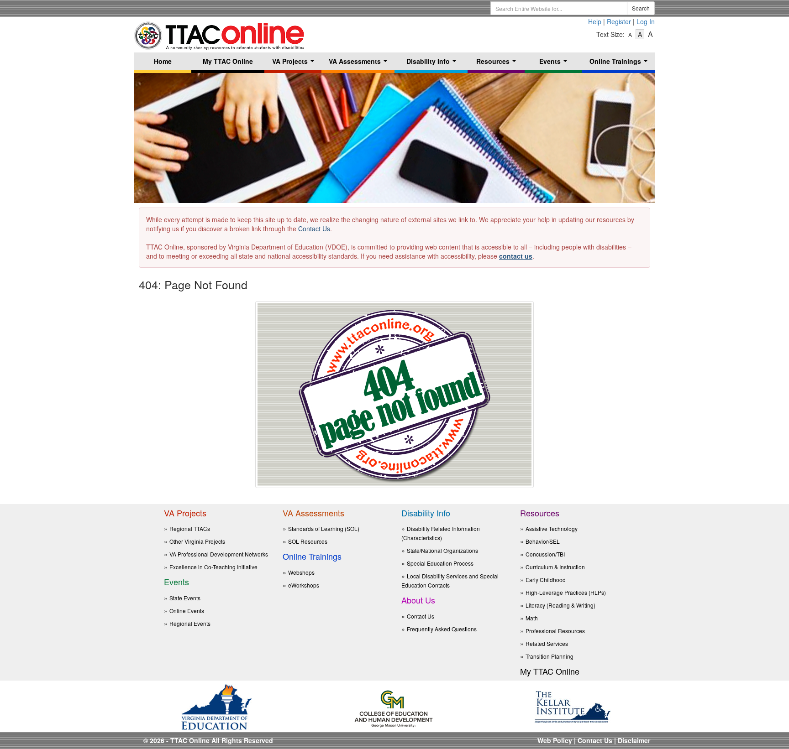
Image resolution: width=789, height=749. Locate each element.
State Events (184, 598)
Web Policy (554, 740)
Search (641, 8)
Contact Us (314, 228)
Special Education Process (440, 563)
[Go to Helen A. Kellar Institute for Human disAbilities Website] (572, 705)
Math (532, 618)
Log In (645, 21)
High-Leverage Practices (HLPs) (566, 592)
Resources (498, 63)
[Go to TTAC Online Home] (219, 33)
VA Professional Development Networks (218, 554)
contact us (515, 255)
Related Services (547, 643)
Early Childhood (546, 579)
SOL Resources (307, 541)
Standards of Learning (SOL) (323, 528)
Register (619, 21)
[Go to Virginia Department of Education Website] (216, 705)
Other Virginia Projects (197, 541)
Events (555, 63)
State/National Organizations (442, 550)
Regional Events (189, 623)
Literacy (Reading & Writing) (560, 605)
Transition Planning (549, 656)
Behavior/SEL (543, 541)
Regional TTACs (189, 528)
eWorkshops (303, 585)
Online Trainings (620, 63)
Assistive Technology (552, 528)
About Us (418, 600)
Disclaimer (634, 740)
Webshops (301, 572)
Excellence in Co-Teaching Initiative (213, 567)
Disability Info (433, 63)
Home (163, 61)
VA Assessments (360, 63)
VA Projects (295, 63)
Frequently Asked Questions (442, 629)
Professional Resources (555, 631)
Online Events (186, 610)
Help (594, 21)
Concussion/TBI (545, 554)
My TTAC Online (228, 61)
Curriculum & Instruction (555, 567)
